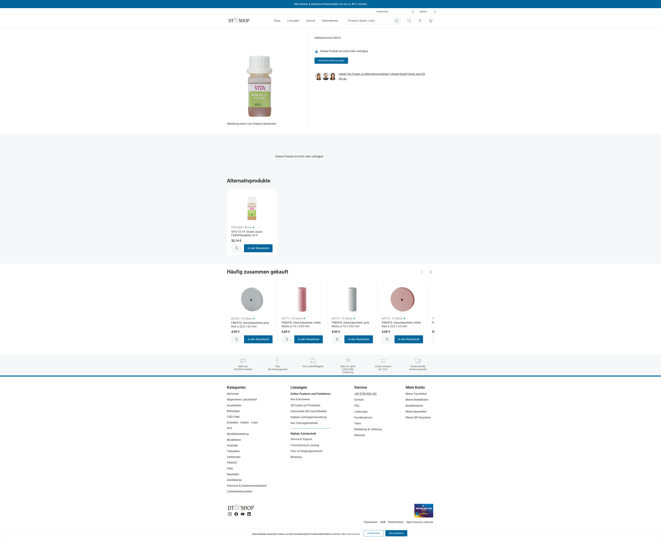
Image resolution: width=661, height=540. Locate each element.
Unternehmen (330, 20)
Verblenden (234, 457)
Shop (277, 20)
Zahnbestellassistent (239, 491)
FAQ (356, 405)
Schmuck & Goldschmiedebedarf (247, 485)
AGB (383, 522)
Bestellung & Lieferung (368, 429)
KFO (229, 428)
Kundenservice (363, 417)
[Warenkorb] (431, 20)
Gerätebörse (234, 480)
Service (310, 20)
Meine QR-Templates (418, 417)
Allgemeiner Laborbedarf (242, 399)
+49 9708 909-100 (365, 393)
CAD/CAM (233, 416)
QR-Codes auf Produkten (305, 405)
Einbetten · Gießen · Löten (242, 422)
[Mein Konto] (420, 20)
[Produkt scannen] (409, 20)
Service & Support (301, 439)
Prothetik (232, 445)
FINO (230, 468)
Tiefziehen (233, 451)
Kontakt (359, 399)
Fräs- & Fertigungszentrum (306, 451)
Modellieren (234, 439)
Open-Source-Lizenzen (419, 522)
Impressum (371, 522)
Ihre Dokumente (300, 399)
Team (357, 423)
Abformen (233, 393)
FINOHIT (232, 462)
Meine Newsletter (416, 411)
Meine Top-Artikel (416, 393)
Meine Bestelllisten (417, 399)
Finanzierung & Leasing (304, 445)
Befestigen (233, 411)
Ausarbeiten (234, 405)
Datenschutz (396, 522)
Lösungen (293, 20)
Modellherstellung (238, 434)
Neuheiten (233, 474)
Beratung (296, 457)
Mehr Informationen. (350, 534)
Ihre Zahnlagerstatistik (304, 423)
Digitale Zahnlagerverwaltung (308, 417)
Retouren (359, 435)
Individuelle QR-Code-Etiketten (308, 411)
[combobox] (395, 12)
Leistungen (361, 411)
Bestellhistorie (414, 405)
